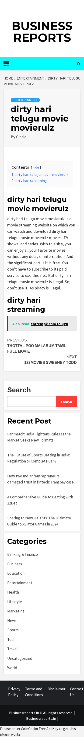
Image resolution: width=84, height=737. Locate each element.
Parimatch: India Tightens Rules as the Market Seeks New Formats (39, 437)
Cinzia (21, 136)
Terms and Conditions (34, 692)
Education (15, 573)
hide (36, 167)
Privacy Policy (14, 692)
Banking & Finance (22, 554)
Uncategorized (19, 658)
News (12, 620)
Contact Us (76, 692)
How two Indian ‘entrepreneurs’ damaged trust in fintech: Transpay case (40, 479)
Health (13, 592)
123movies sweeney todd (50, 360)
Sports (13, 630)
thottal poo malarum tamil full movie (36, 345)
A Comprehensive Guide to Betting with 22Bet (40, 500)
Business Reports (42, 32)
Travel (12, 648)
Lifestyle (14, 601)
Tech (11, 639)
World (12, 667)
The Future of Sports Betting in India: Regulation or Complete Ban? (38, 458)
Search (19, 390)
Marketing (15, 611)
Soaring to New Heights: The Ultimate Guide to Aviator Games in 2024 (39, 521)
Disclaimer (56, 689)
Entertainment (25, 100)
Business (14, 564)
